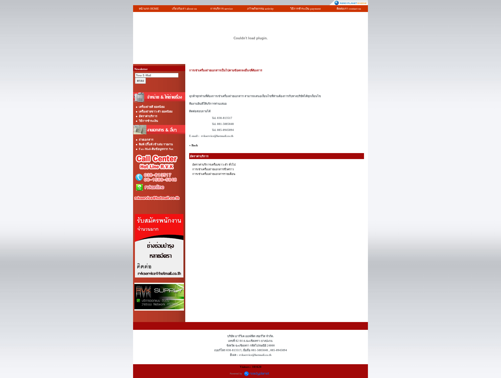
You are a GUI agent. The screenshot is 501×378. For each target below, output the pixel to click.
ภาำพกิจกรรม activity (260, 8)
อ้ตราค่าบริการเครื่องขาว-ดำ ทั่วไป (214, 164)
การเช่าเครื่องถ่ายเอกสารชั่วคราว (213, 169)
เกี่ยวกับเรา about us (184, 8)
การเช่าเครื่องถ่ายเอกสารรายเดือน (213, 173)
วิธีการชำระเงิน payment (305, 8)
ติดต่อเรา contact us (349, 8)
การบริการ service (221, 8)
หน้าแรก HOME (149, 8)
